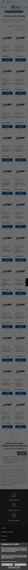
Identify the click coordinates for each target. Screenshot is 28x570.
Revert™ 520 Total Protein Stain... (6, 418)
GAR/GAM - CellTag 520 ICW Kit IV (7, 285)
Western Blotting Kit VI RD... (20, 117)
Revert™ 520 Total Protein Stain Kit (19, 385)
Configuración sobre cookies (14, 567)
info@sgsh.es (9, 1)
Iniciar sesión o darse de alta (14, 11)
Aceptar (7, 564)
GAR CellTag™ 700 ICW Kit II (19, 217)
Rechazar (20, 564)
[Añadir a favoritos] (7, 63)
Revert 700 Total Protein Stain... (20, 317)
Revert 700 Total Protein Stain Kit (7, 317)
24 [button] (24, 29)
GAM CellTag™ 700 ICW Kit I (6, 217)
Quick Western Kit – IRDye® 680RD (6, 185)
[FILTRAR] (27, 285)
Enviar (22, 453)
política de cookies (20, 561)
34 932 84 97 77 (9, 3)
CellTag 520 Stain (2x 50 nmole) (7, 250)
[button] (17, 29)
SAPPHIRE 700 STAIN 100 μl (19, 284)
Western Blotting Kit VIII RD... (20, 150)
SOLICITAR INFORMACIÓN (7, 60)
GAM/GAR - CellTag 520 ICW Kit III (20, 251)
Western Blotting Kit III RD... (7, 84)
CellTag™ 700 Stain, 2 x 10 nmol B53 (20, 185)
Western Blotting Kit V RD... (7, 117)
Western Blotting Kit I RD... (7, 50)
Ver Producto (6, 56)
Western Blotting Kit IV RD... (20, 84)
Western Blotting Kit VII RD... (7, 150)
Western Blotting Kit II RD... (20, 50)
